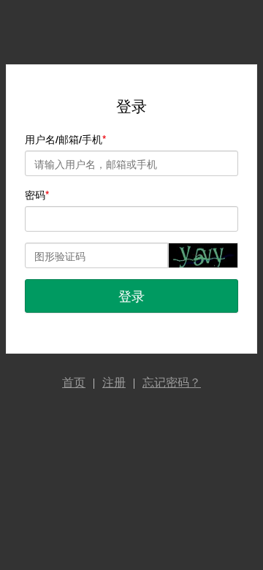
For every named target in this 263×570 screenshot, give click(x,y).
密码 (35, 194)
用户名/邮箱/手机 (63, 139)
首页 (73, 382)
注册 (114, 382)
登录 (131, 295)
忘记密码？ (171, 382)
